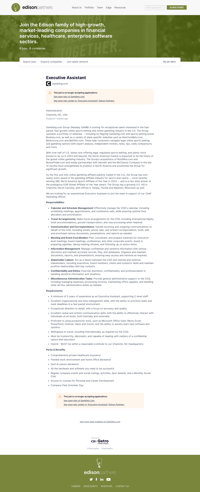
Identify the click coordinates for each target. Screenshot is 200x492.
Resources (120, 7)
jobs (29, 61)
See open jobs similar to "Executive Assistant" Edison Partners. (84, 100)
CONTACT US (122, 486)
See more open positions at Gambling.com (100, 421)
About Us (77, 7)
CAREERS (75, 486)
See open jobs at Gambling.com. (69, 96)
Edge (109, 7)
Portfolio (89, 7)
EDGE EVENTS (91, 486)
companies (51, 61)
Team (100, 7)
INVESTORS (106, 486)
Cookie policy (107, 448)
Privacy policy (93, 448)
